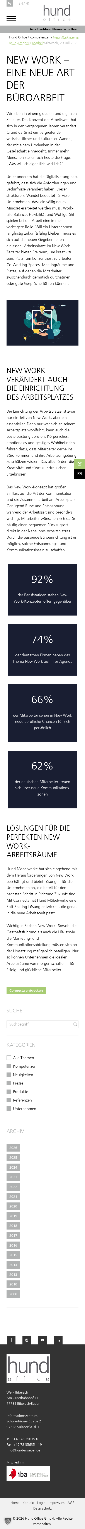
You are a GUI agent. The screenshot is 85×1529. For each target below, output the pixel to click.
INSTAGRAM (26, 1340)
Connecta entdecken (26, 990)
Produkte (20, 1092)
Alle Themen (23, 1058)
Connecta (21, 900)
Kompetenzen (40, 37)
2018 (13, 1225)
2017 (13, 1235)
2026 (13, 1147)
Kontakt (28, 1502)
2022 (13, 1186)
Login (41, 1502)
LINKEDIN (58, 1340)
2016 (13, 1245)
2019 (13, 1216)
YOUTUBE (42, 1340)
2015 (13, 1254)
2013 (13, 1274)
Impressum (57, 1502)
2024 (13, 1167)
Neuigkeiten (23, 1075)
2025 (13, 1157)
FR (27, 3)
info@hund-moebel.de (23, 1450)
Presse (18, 1083)
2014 (13, 1264)
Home (14, 1502)
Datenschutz (42, 1508)
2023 (13, 1177)
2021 (13, 1196)
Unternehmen (24, 1109)
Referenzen (22, 1100)
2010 (13, 1284)
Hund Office (18, 37)
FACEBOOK (11, 1340)
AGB (71, 1502)
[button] (8, 1521)
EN (21, 3)
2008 (13, 1294)
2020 (13, 1206)
